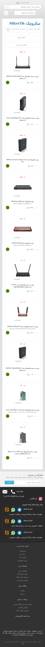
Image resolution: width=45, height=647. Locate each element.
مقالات (22, 591)
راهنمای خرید (22, 571)
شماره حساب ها (22, 580)
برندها (22, 594)
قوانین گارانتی (22, 607)
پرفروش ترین (8, 29)
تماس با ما (22, 557)
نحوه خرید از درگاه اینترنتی (23, 604)
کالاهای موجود (21, 37)
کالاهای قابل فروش (21, 45)
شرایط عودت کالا (22, 577)
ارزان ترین (30, 29)
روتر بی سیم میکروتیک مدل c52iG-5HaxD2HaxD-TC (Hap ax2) (22, 120)
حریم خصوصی (22, 560)
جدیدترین (22, 29)
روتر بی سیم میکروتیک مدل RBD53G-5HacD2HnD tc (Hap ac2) (22, 370)
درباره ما (23, 554)
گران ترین (37, 29)
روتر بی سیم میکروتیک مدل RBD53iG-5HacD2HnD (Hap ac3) (22, 78)
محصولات (22, 551)
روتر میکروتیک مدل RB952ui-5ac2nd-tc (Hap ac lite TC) (22, 162)
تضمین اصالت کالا (22, 610)
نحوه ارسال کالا (22, 574)
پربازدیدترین (15, 29)
